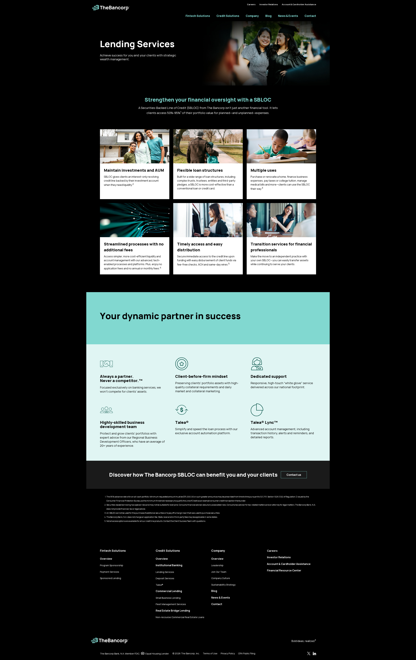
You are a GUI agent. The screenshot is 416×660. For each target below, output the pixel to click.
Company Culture (220, 578)
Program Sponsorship (111, 565)
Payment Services (109, 571)
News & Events (288, 16)
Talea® (159, 584)
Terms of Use (210, 653)
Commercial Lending (169, 591)
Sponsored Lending (110, 578)
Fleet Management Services (171, 604)
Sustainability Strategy (223, 584)
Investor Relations (268, 4)
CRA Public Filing (246, 653)
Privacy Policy (228, 653)
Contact (310, 16)
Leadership (217, 565)
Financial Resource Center (284, 570)
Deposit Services (165, 578)
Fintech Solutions (198, 16)
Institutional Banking (169, 565)
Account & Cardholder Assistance (299, 4)
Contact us (293, 475)
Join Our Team (218, 571)
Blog (268, 16)
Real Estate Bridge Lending (173, 610)
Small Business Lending (168, 597)
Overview (106, 559)
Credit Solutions (227, 16)
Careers (251, 4)
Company (252, 16)
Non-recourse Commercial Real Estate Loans (180, 617)
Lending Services (165, 572)
